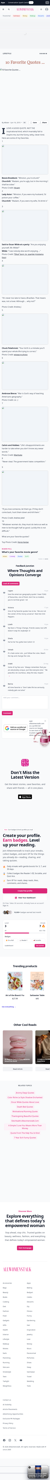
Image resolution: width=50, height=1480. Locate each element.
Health (5, 1330)
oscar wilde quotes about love (25, 1102)
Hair (28, 1325)
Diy (28, 1306)
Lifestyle (6, 1339)
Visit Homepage (25, 1248)
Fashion (6, 1311)
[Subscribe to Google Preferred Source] (15, 728)
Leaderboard (9, 946)
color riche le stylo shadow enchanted (25, 1097)
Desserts (41, 16)
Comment (7, 713)
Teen (5, 1376)
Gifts (4, 1325)
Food (5, 1316)
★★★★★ (43, 53)
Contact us (7, 1400)
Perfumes (30, 1358)
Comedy (12, 556)
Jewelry (29, 1334)
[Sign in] (47, 9)
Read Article (23, 1069)
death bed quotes (25, 1107)
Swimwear (16, 16)
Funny (29, 1316)
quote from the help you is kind (25, 1133)
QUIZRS (46, 559)
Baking (29, 1288)
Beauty (5, 1292)
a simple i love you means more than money (25, 1127)
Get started (40, 946)
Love (28, 1339)
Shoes (29, 1362)
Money (25, 16)
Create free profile (25, 891)
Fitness (29, 1311)
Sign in (5, 905)
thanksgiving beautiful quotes (25, 1116)
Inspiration (31, 1330)
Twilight (6, 1381)
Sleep (29, 1367)
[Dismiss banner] (45, 721)
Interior (6, 1334)
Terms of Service (9, 1428)
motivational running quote (25, 1111)
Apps (29, 1283)
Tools (29, 1386)
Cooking (6, 1302)
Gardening (31, 1320)
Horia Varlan (23, 542)
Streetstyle (7, 1372)
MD (25, 122)
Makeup (32, 16)
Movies (5, 1348)
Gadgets (6, 1320)
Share (44, 122)
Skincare (6, 1367)
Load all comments (10, 583)
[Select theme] (41, 9)
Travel (29, 1376)
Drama (20, 556)
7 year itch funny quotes (25, 1137)
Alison (6, 122)
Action (5, 556)
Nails (5, 1353)
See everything (9, 1007)
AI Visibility (7, 1404)
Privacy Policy (8, 1423)
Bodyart (30, 1292)
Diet (4, 1306)
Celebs (29, 1297)
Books (5, 1297)
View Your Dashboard (26, 898)
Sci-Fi (26, 556)
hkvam (17, 187)
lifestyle (7, 53)
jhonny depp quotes (25, 1092)
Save (35, 122)
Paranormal (6, 16)
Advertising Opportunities (13, 1414)
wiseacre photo (21, 354)
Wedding (30, 1381)
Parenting (6, 1358)
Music (29, 1348)
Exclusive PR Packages (11, 1418)
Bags (5, 1288)
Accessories (7, 1283)
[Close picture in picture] (29, 1467)
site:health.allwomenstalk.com (25, 1121)
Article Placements (10, 1409)
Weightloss (7, 1386)
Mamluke (18, 455)
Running (6, 1362)
